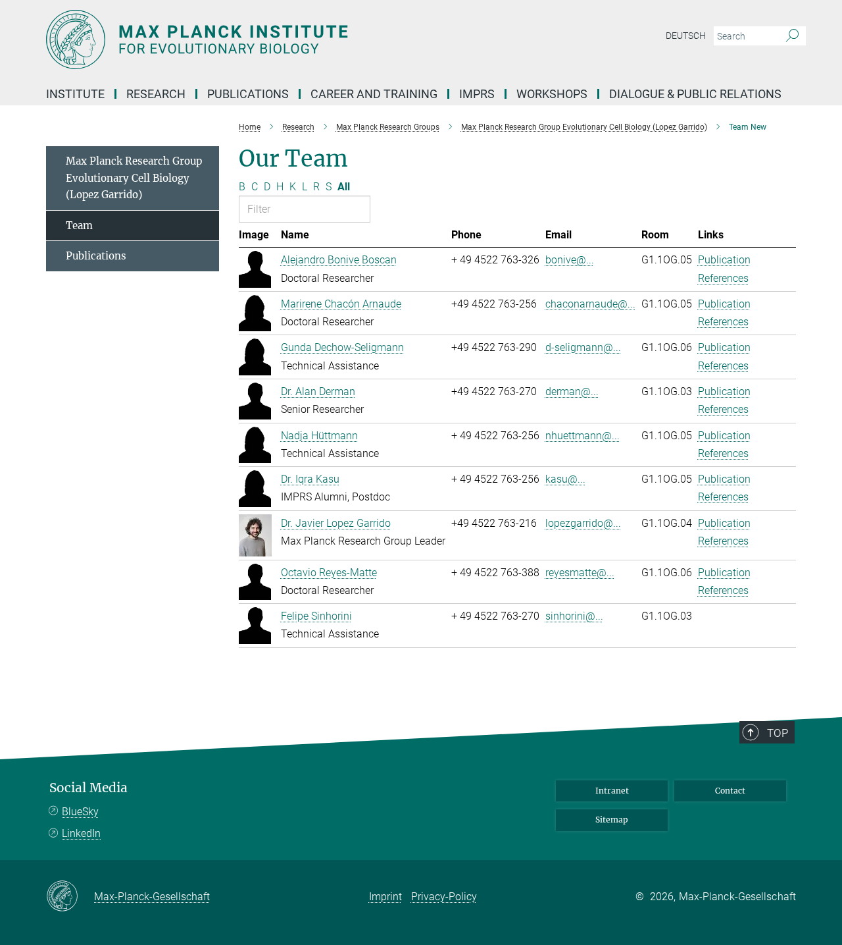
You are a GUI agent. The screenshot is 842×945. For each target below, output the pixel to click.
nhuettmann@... (582, 435)
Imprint (385, 896)
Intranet (612, 791)
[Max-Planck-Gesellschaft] (70, 897)
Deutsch (686, 35)
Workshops (551, 94)
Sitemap (611, 819)
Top (777, 733)
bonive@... (569, 260)
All (343, 186)
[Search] (792, 36)
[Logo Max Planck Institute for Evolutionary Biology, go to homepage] (292, 39)
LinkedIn (81, 833)
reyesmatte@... (579, 572)
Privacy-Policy (444, 896)
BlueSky (80, 811)
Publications (96, 256)
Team (79, 225)
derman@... (572, 391)
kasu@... (565, 479)
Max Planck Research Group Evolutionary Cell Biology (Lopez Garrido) (134, 178)
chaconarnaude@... (590, 304)
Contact (730, 791)
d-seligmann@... (583, 347)
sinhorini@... (574, 616)
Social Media (88, 788)
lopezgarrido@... (583, 523)
